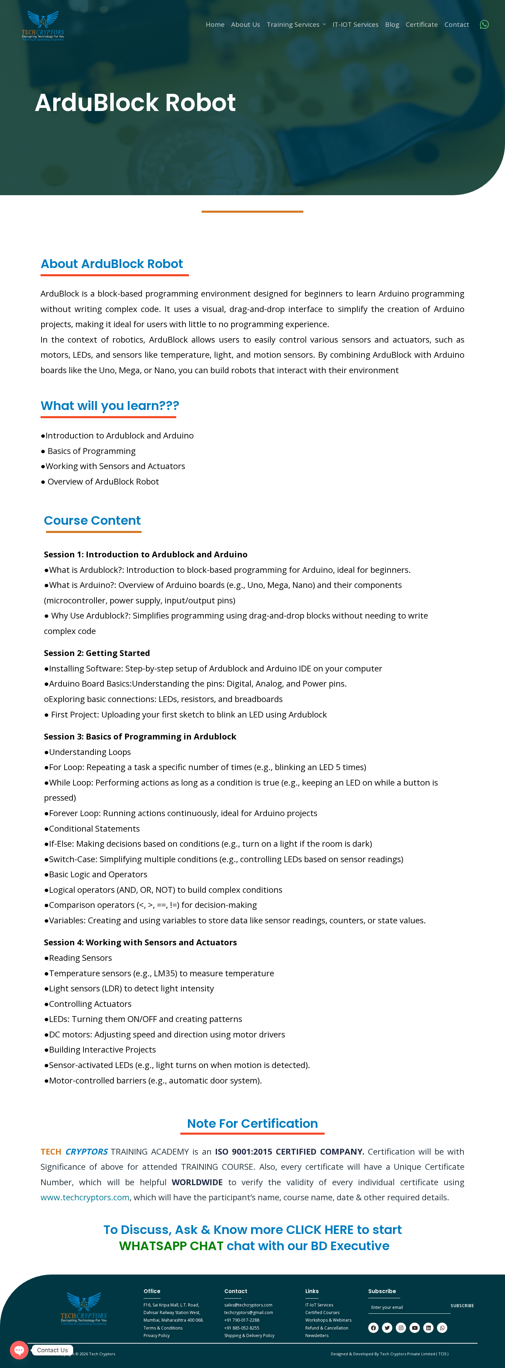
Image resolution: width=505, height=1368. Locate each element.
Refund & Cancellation (326, 1328)
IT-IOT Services (356, 24)
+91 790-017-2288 (241, 1320)
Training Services (293, 24)
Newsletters (316, 1335)
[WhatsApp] (484, 24)
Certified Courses (322, 1312)
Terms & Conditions (163, 1328)
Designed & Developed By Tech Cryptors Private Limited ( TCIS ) (389, 1353)
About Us (245, 24)
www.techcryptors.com (85, 1197)
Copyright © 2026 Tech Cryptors (86, 1353)
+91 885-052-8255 (241, 1328)
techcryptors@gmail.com (248, 1312)
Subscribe (462, 1306)
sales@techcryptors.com (248, 1305)
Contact (457, 24)
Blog (392, 24)
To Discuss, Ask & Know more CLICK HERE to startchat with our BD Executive (252, 1238)
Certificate (422, 24)
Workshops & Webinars (328, 1320)
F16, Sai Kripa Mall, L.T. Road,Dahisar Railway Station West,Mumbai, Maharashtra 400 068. (174, 1312)
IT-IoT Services (319, 1305)
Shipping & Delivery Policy (249, 1335)
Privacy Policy (157, 1335)
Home (215, 24)
